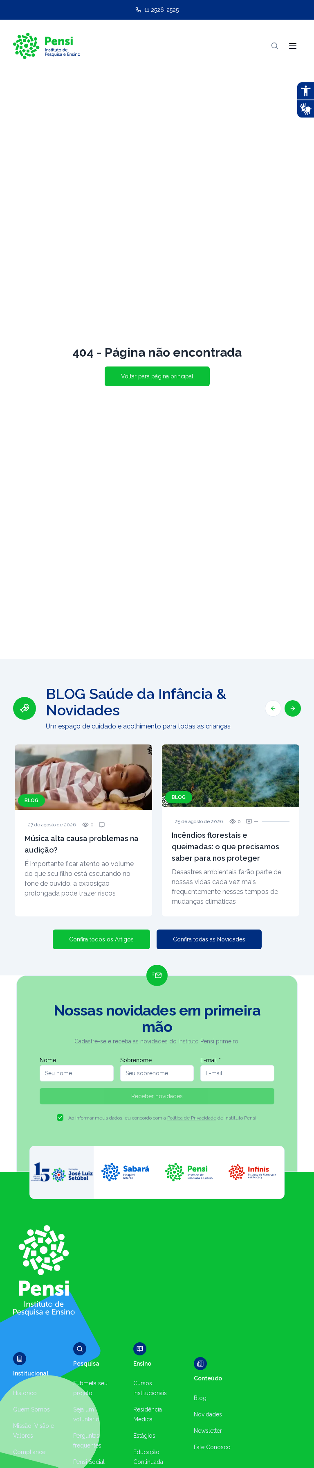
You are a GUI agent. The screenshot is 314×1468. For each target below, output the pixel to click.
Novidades (208, 1414)
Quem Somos (31, 1409)
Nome (48, 1060)
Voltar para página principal (157, 376)
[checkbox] (60, 1117)
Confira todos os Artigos (101, 939)
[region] (157, 800)
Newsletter (208, 1430)
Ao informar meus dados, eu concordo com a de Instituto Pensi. (163, 1118)
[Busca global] (275, 46)
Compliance (29, 1452)
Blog (200, 1398)
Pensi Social (89, 1462)
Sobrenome (136, 1060)
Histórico (25, 1393)
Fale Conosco (212, 1447)
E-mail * (210, 1060)
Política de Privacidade (191, 1118)
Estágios (144, 1435)
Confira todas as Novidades (209, 939)
